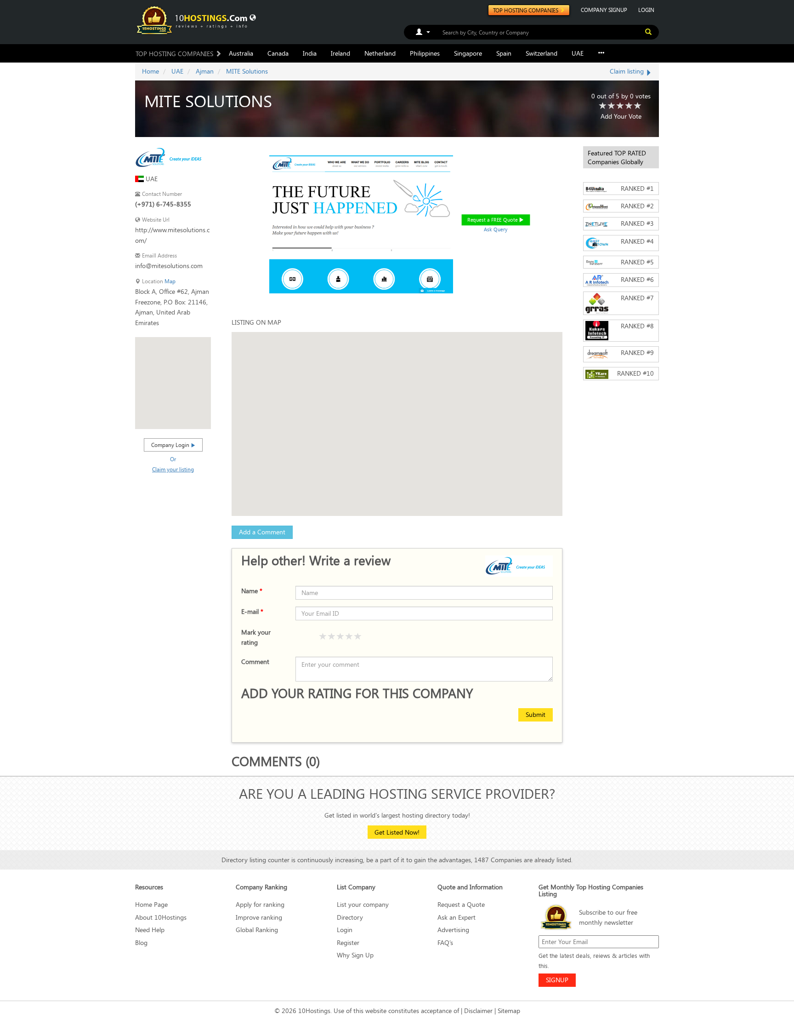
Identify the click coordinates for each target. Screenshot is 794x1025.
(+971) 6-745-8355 (163, 204)
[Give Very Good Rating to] (349, 637)
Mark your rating (256, 637)
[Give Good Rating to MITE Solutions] (620, 106)
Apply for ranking (260, 904)
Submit (535, 714)
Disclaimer (478, 1010)
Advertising (453, 929)
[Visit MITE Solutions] (172, 156)
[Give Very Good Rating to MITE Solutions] (629, 106)
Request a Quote (461, 904)
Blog (141, 942)
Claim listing (628, 71)
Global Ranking (257, 929)
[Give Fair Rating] (331, 637)
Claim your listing (173, 469)
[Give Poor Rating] (323, 637)
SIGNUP (557, 979)
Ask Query (496, 229)
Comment (255, 661)
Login (344, 929)
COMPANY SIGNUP (604, 9)
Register (348, 942)
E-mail (252, 611)
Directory (350, 917)
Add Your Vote (621, 116)
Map (170, 281)
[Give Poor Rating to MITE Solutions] (603, 106)
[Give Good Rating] (340, 637)
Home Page (151, 904)
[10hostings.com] (193, 19)
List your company (363, 904)
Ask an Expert (456, 917)
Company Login (171, 444)
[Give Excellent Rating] (358, 637)
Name (251, 590)
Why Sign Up (355, 955)
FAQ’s (445, 942)
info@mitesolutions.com (169, 265)
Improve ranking (259, 917)
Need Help (149, 929)
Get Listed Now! (397, 832)
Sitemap (509, 1010)
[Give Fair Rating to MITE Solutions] (611, 106)
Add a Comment (262, 531)
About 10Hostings (161, 917)
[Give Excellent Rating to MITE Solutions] (637, 106)
